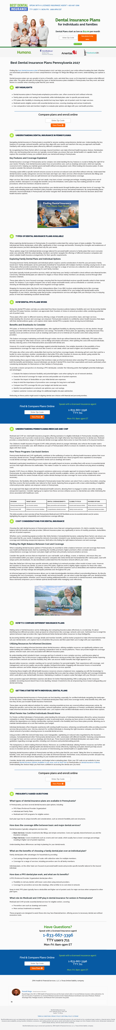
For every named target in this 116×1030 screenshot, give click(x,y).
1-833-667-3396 (77, 411)
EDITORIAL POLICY (67, 1016)
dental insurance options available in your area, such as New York (43, 762)
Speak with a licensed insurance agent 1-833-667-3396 (54, 5)
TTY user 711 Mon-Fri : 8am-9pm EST (45, 9)
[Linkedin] (11, 1002)
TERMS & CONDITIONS (44, 1016)
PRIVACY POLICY (56, 1016)
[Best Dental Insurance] (19, 7)
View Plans (57, 125)
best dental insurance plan (27, 70)
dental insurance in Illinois (90, 762)
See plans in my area (87, 37)
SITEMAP (75, 1016)
